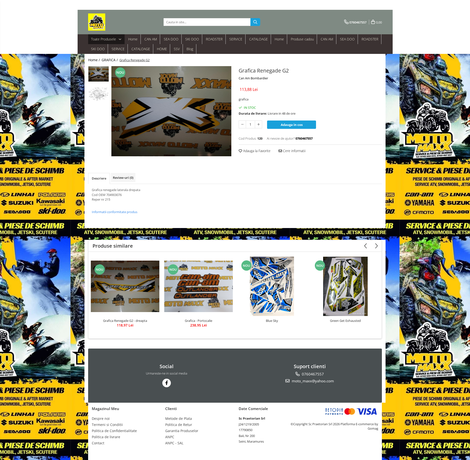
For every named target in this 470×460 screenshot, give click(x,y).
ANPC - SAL (174, 443)
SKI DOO (192, 39)
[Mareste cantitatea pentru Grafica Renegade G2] (258, 124)
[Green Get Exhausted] (345, 286)
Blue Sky (272, 320)
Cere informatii (294, 150)
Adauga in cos (292, 124)
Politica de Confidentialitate (114, 430)
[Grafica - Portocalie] (198, 286)
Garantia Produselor (181, 430)
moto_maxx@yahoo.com (312, 380)
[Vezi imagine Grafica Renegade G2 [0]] (98, 74)
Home (133, 39)
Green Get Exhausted (345, 320)
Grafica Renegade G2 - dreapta (125, 320)
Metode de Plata (178, 418)
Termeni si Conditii (107, 424)
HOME (162, 49)
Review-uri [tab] (123, 177)
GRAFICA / (110, 60)
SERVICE (235, 39)
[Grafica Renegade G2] (171, 111)
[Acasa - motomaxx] (112, 22)
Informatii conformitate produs (114, 212)
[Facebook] (166, 383)
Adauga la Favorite (256, 150)
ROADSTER (214, 39)
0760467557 (312, 374)
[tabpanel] (171, 111)
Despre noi (101, 418)
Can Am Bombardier (253, 78)
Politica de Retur (178, 424)
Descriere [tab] (99, 178)
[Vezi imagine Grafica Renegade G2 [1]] (98, 93)
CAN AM (150, 39)
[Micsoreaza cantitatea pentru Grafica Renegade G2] (242, 124)
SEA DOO (171, 39)
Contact (98, 443)
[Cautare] (255, 22)
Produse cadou (302, 39)
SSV (177, 49)
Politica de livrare (106, 437)
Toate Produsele (104, 39)
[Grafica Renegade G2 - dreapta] (125, 286)
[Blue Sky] (272, 286)
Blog (190, 49)
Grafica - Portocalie (198, 320)
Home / (94, 60)
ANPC (169, 437)
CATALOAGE (258, 39)
